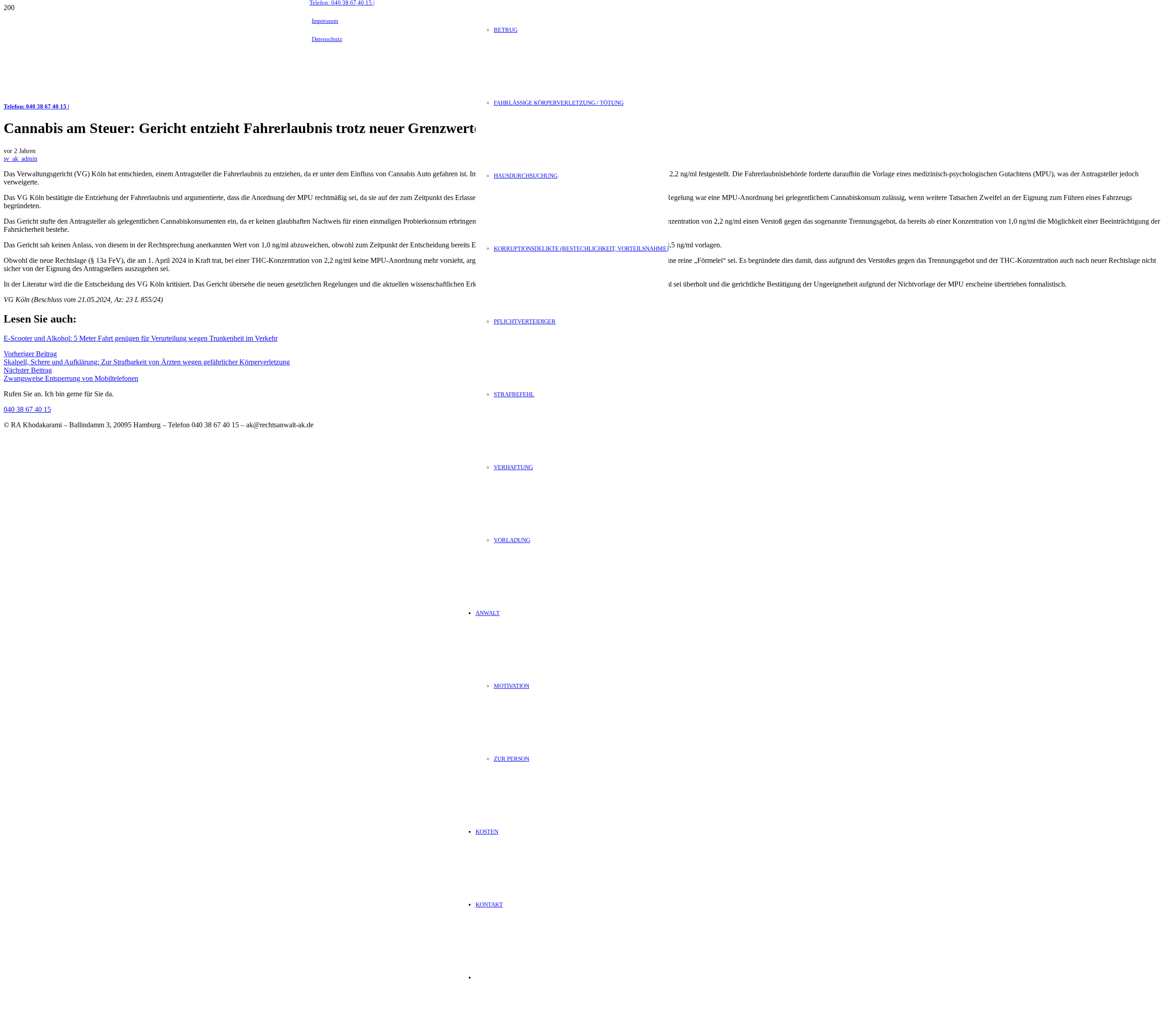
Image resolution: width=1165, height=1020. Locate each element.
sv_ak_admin (20, 158)
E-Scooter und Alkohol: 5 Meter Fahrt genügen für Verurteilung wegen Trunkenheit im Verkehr (141, 338)
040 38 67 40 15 (27, 409)
